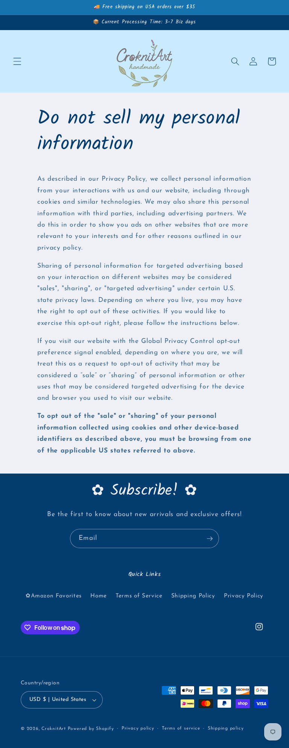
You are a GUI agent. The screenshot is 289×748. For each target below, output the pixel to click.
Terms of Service (139, 596)
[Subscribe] (210, 538)
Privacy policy (138, 728)
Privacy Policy (243, 596)
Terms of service (181, 728)
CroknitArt (53, 729)
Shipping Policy (193, 596)
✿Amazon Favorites (54, 596)
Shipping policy (226, 728)
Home (98, 596)
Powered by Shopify (91, 729)
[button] (17, 61)
